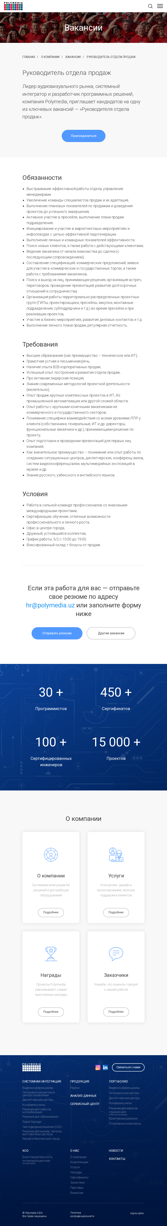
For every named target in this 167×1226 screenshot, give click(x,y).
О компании (50, 57)
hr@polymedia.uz (50, 605)
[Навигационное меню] (160, 6)
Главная (28, 57)
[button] (150, 5)
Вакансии (73, 57)
